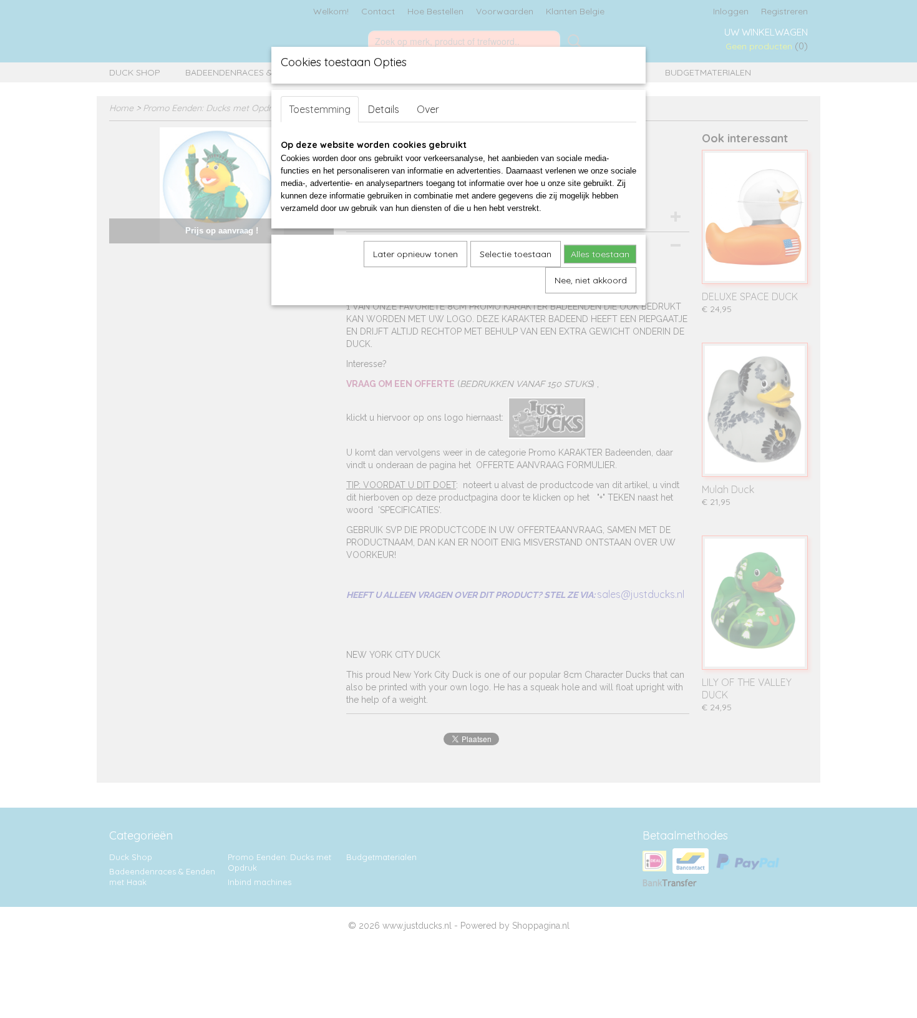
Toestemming (320, 109)
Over (428, 109)
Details (383, 109)
